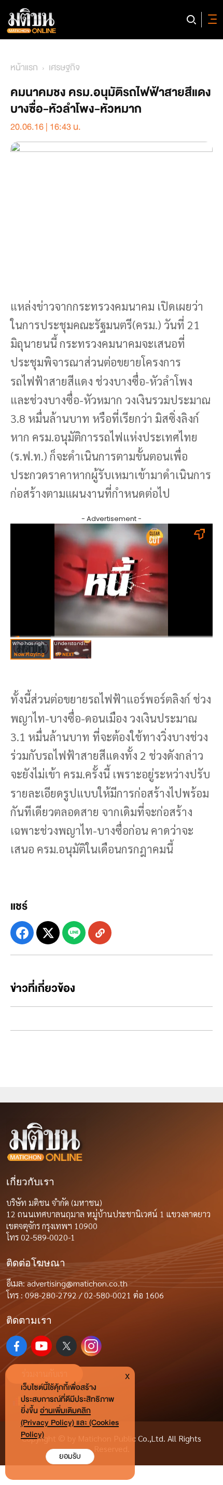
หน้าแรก (24, 67)
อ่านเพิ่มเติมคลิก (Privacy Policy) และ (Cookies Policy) (70, 1422)
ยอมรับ (70, 1456)
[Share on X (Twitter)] (48, 932)
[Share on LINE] (74, 932)
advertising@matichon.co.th (77, 1283)
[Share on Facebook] (22, 932)
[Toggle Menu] (210, 19)
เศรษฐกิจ (64, 67)
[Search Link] (191, 19)
